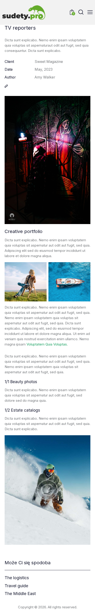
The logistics (17, 578)
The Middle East (20, 593)
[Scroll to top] (87, 607)
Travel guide (16, 586)
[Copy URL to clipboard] (6, 86)
